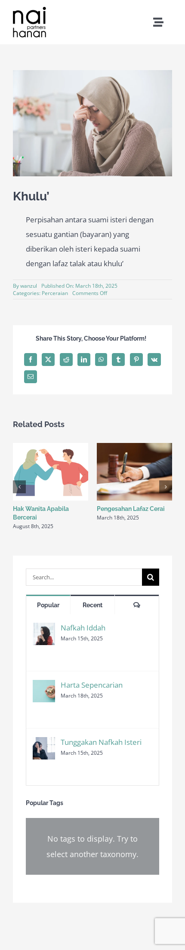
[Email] (30, 376)
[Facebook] (30, 359)
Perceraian (55, 293)
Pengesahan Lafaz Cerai (131, 508)
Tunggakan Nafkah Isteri (101, 742)
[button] (19, 486)
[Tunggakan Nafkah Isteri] (44, 744)
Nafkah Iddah (83, 628)
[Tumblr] (118, 359)
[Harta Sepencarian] (44, 687)
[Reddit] (66, 359)
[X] (48, 359)
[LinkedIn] (83, 359)
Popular (48, 605)
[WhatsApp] (101, 359)
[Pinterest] (136, 359)
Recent (92, 605)
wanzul (28, 285)
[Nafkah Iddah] (44, 630)
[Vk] (154, 359)
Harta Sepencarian (92, 685)
